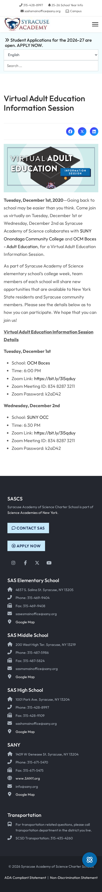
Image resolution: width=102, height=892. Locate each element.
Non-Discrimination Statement (74, 877)
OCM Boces (38, 363)
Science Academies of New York (32, 512)
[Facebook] (70, 131)
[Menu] (95, 24)
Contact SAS (30, 528)
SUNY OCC (38, 417)
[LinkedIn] (94, 131)
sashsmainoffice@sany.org (42, 11)
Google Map (25, 622)
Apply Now (28, 545)
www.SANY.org (28, 778)
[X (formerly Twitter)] (82, 131)
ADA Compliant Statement (25, 877)
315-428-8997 (33, 5)
